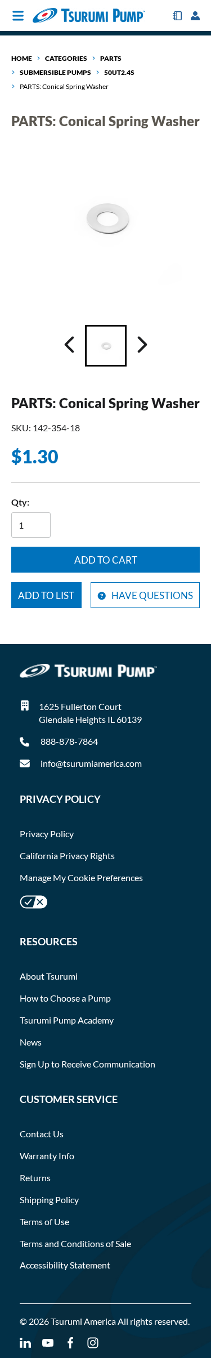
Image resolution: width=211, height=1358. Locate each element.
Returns (35, 1177)
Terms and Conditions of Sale (75, 1243)
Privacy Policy (47, 833)
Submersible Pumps (55, 72)
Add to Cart (105, 560)
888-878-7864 (68, 741)
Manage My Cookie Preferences (81, 877)
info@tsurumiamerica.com (91, 763)
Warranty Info (47, 1155)
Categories (66, 58)
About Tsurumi (49, 976)
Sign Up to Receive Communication (87, 1063)
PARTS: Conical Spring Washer (64, 86)
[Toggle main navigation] (18, 16)
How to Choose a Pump (65, 998)
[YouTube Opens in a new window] (47, 1343)
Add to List (46, 595)
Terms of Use (44, 1221)
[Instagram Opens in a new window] (92, 1343)
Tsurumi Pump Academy (67, 1020)
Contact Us (42, 1133)
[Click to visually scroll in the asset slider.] (69, 345)
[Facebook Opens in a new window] (70, 1343)
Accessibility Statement (65, 1264)
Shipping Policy (49, 1199)
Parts (111, 58)
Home (21, 58)
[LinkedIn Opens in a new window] (25, 1343)
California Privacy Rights (67, 855)
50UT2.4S (119, 72)
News (31, 1042)
